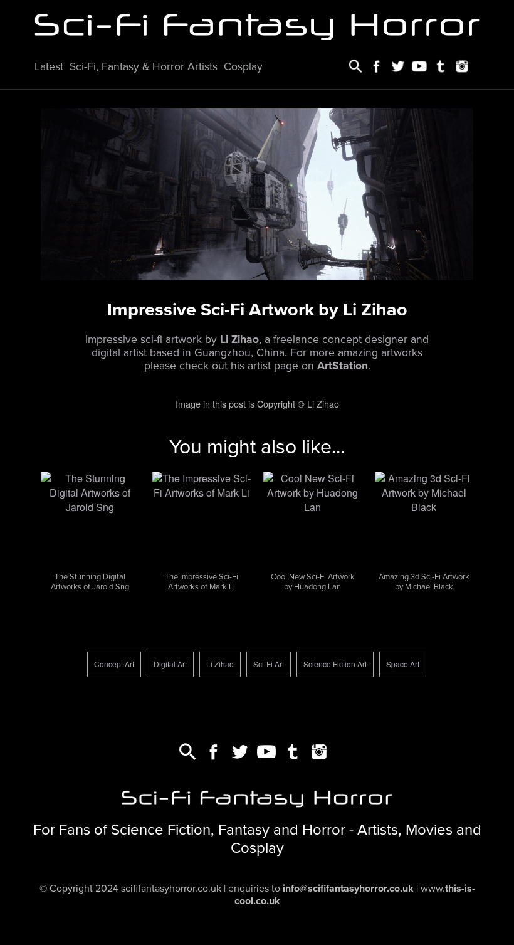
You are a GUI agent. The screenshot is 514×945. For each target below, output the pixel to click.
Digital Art (170, 663)
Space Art (402, 663)
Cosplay (243, 66)
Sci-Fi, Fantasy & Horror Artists (144, 66)
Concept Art (114, 663)
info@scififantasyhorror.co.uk (348, 888)
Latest (48, 66)
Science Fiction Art (335, 663)
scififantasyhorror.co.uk (171, 888)
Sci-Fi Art (268, 663)
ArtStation (342, 365)
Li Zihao (220, 663)
